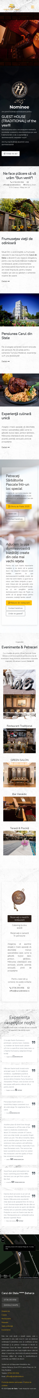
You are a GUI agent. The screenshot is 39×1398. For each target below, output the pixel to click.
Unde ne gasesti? (15, 613)
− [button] (3, 1240)
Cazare (4, 1315)
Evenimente (6, 1330)
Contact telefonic (15, 519)
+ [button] (3, 1237)
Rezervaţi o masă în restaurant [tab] (19, 918)
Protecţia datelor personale (12, 1382)
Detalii (5, 281)
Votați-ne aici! (11, 153)
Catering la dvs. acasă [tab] (19, 926)
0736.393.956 (18, 182)
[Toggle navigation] (33, 7)
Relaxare (5, 1322)
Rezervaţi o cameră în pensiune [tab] (19, 934)
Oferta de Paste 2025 (19, 506)
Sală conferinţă (7, 1326)
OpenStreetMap (28, 1277)
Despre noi (6, 1311)
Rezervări (12, 513)
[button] (3, 39)
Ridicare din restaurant (20, 602)
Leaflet (19, 1277)
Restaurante (6, 1318)
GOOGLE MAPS (11, 1305)
